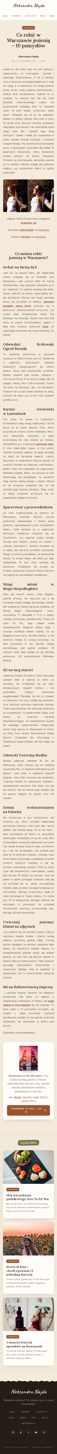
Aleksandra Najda (28, 5)
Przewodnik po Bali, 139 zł (26, 1110)
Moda (43, 16)
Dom (34, 1418)
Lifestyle (31, 16)
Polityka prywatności (43, 1447)
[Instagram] (13, 1433)
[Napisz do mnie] (44, 1433)
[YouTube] (36, 1433)
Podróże (16, 16)
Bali (5, 16)
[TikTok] (21, 1433)
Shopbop (43, 229)
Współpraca (28, 1423)
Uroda (52, 16)
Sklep (44, 1418)
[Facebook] (29, 1433)
